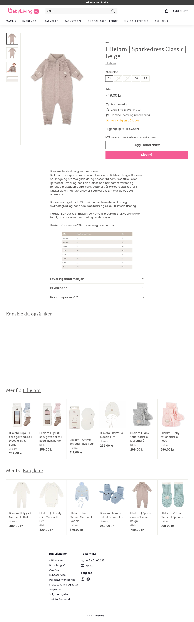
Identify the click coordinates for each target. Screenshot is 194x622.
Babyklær (52, 21)
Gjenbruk (161, 21)
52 (109, 78)
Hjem (108, 42)
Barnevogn (30, 21)
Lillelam (32, 390)
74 (145, 78)
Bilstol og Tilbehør (103, 21)
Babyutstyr (73, 21)
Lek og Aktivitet (136, 21)
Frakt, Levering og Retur (63, 584)
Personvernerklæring (62, 580)
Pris (108, 89)
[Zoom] (58, 89)
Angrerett (55, 589)
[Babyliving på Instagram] (82, 579)
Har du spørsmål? (64, 297)
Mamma (11, 21)
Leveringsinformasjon (67, 279)
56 (118, 78)
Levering (126, 137)
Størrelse (111, 72)
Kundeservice (57, 575)
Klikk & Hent (56, 560)
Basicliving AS (57, 565)
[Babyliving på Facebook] (88, 579)
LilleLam (110, 63)
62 (127, 78)
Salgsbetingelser (59, 594)
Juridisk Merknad (59, 599)
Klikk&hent (58, 288)
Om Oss (54, 570)
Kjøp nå (146, 155)
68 (136, 78)
